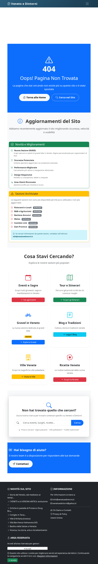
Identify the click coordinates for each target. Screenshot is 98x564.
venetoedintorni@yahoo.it (64, 503)
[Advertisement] (49, 27)
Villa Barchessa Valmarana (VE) (23, 522)
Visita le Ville (29, 376)
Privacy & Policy (59, 514)
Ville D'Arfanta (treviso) (19, 518)
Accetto (13, 560)
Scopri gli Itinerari (71, 300)
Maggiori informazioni (47, 556)
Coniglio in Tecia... (17, 515)
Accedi (28, 549)
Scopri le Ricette (71, 379)
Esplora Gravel (29, 342)
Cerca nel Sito (67, 97)
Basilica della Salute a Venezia (22, 526)
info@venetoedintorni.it (63, 499)
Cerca (77, 422)
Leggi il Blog (71, 334)
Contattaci (22, 463)
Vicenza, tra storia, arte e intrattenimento (28, 530)
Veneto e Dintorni (23, 4)
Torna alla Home (36, 97)
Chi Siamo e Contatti (61, 510)
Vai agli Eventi (29, 300)
